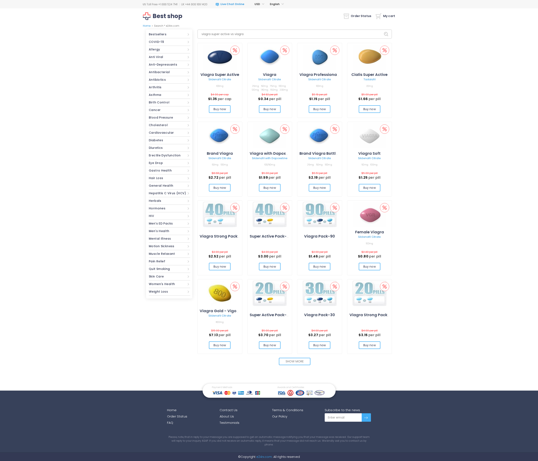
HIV (151, 216)
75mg (273, 86)
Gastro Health (160, 170)
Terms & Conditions (287, 410)
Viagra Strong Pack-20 (371, 314)
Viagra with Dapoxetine (273, 153)
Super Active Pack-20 (270, 314)
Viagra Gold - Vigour (220, 310)
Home (146, 26)
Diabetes (156, 140)
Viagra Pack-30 (319, 314)
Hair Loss (156, 178)
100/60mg (269, 164)
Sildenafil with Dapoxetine (269, 158)
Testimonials (229, 422)
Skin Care (156, 276)
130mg (264, 89)
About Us (227, 416)
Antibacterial (159, 72)
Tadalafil (370, 79)
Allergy (154, 49)
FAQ (170, 422)
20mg (369, 86)
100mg (219, 86)
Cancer (155, 110)
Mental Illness (160, 238)
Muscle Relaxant (162, 254)
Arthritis (155, 87)
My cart (389, 16)
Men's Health (159, 231)
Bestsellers (157, 34)
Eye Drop (156, 163)
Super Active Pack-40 (271, 236)
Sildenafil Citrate (219, 79)
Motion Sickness (161, 246)
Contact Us (229, 410)
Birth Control (159, 102)
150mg (274, 89)
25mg (255, 86)
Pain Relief (157, 261)
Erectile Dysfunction (165, 155)
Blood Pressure (161, 117)
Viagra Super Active (219, 74)
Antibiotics (157, 80)
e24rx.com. (264, 457)
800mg (220, 322)
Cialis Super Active (369, 74)
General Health (161, 186)
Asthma (155, 95)
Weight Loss (158, 291)
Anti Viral (156, 57)
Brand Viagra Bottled (320, 153)
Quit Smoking (159, 269)
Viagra (269, 74)
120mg (255, 89)
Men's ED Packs (161, 223)
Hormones (157, 208)
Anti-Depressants (163, 64)
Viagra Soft (369, 153)
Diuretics (156, 148)
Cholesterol (158, 125)
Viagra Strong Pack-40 (222, 236)
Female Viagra (369, 232)
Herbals (155, 201)
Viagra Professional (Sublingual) (331, 74)
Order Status (361, 16)
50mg (264, 86)
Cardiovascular (161, 133)
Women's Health (162, 284)
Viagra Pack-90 (319, 236)
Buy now (220, 109)
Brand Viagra (220, 153)
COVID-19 (156, 42)
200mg (283, 89)
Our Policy (279, 416)
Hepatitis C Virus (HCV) (167, 193)
